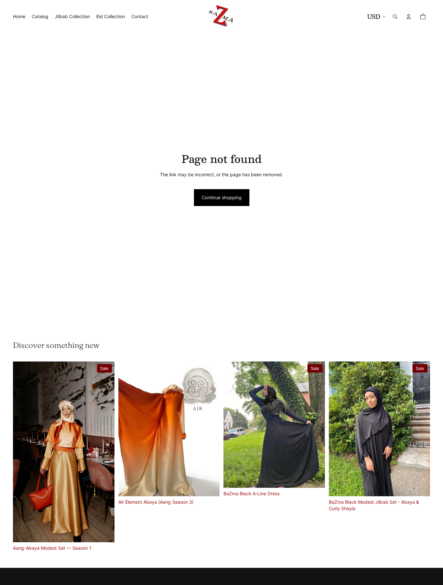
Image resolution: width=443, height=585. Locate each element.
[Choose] (104, 532)
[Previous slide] (22, 452)
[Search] (395, 16)
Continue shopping (222, 197)
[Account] (408, 16)
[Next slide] (104, 452)
